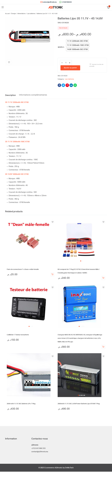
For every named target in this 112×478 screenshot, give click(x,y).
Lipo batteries (31, 13)
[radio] (77, 41)
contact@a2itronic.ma (50, 2)
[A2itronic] (55, 7)
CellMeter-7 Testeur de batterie (18, 335)
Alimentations (21, 13)
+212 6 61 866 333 (38, 448)
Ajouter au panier (70, 68)
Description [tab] (10, 95)
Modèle (61, 47)
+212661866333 (67, 2)
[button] (9, 62)
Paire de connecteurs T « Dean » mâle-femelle (23, 269)
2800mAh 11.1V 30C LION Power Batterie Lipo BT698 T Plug (79, 403)
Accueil (7, 13)
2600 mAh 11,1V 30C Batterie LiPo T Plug (21, 403)
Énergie (13, 13)
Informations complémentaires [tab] (33, 95)
